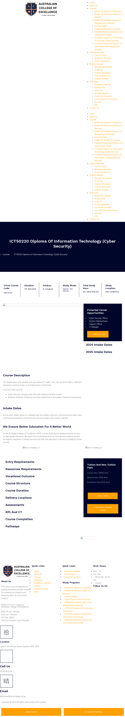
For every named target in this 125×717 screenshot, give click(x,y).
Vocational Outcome (20, 476)
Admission (94, 81)
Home (92, 2)
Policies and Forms (102, 75)
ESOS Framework (102, 61)
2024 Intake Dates (99, 344)
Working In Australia (102, 58)
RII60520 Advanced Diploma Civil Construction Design (108, 33)
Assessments (14, 505)
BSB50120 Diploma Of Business (108, 11)
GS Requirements (101, 93)
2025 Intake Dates (99, 352)
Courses (93, 8)
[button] (104, 110)
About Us (93, 5)
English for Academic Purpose (107, 29)
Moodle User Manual (103, 67)
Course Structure (17, 483)
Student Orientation (102, 72)
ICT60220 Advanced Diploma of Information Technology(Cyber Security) (108, 46)
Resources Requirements (23, 469)
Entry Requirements (19, 462)
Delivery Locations (18, 497)
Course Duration (17, 490)
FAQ (96, 105)
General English (100, 26)
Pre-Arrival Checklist (102, 96)
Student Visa (99, 87)
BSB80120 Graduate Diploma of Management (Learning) (107, 22)
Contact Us (94, 108)
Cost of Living (100, 55)
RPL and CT (13, 512)
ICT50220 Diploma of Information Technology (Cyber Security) (108, 39)
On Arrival (98, 70)
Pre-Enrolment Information (105, 99)
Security (97, 102)
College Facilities (101, 78)
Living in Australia (96, 52)
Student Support (96, 64)
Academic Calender (102, 84)
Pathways (12, 526)
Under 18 (98, 90)
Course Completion (19, 519)
